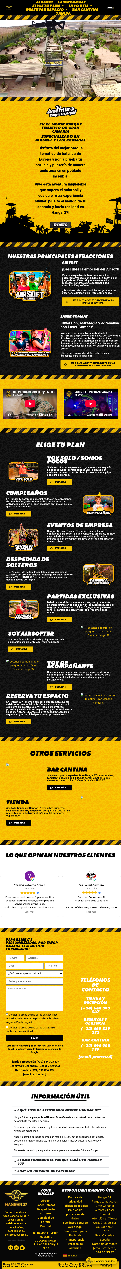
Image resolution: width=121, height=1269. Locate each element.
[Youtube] (22, 1247)
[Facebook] (10, 1247)
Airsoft (44, 2)
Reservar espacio (45, 9)
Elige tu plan (46, 6)
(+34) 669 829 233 (48, 1066)
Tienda (63, 13)
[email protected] (95, 1057)
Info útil (78, 6)
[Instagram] (16, 1247)
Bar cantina (85, 9)
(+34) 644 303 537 (47, 1061)
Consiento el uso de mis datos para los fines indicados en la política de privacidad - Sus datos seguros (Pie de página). (33, 1018)
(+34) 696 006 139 (42, 1070)
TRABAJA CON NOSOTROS (105, 1265)
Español (72, 1255)
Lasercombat (72, 2)
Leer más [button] (30, 912)
